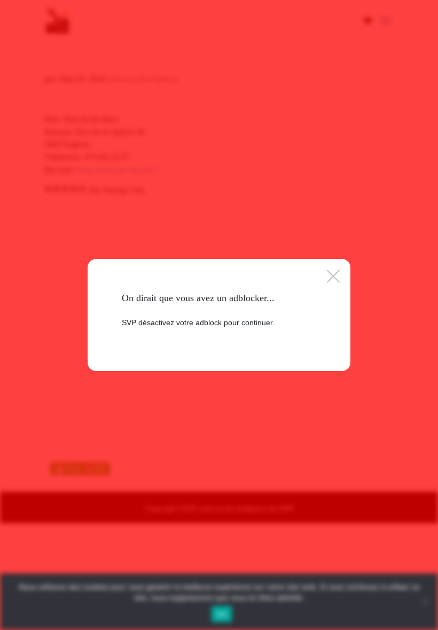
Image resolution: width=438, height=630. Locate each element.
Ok (221, 614)
